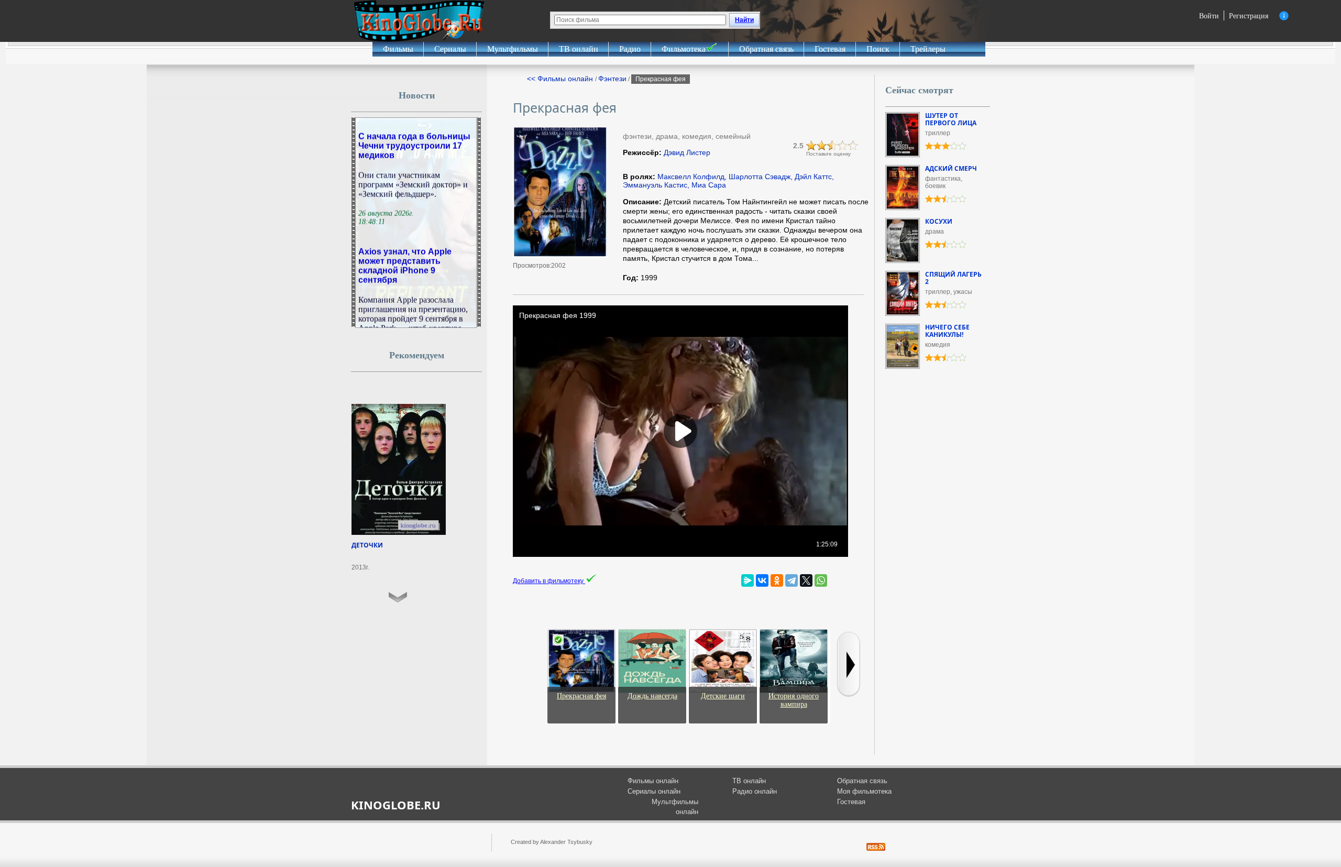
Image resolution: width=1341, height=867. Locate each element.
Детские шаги (723, 696)
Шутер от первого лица (950, 119)
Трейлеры (928, 49)
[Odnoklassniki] (777, 580)
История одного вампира (793, 700)
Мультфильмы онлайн (675, 807)
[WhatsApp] (821, 580)
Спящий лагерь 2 (953, 278)
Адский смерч (951, 168)
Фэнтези (612, 78)
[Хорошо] (843, 145)
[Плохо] (811, 145)
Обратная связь (766, 49)
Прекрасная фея (581, 696)
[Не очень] (822, 145)
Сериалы (450, 49)
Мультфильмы (512, 49)
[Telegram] (791, 580)
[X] (806, 580)
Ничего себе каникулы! (947, 331)
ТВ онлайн (578, 49)
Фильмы (398, 49)
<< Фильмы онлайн (561, 78)
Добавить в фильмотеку (549, 581)
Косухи (938, 221)
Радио (630, 49)
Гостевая (830, 49)
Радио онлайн (754, 791)
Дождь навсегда (652, 696)
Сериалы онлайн (654, 791)
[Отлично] (853, 145)
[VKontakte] (762, 580)
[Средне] (832, 145)
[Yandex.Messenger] (747, 580)
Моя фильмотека (864, 791)
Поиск (877, 49)
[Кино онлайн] (419, 21)
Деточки (367, 545)
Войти (1209, 15)
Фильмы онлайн (653, 781)
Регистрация (1248, 15)
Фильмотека (684, 49)
